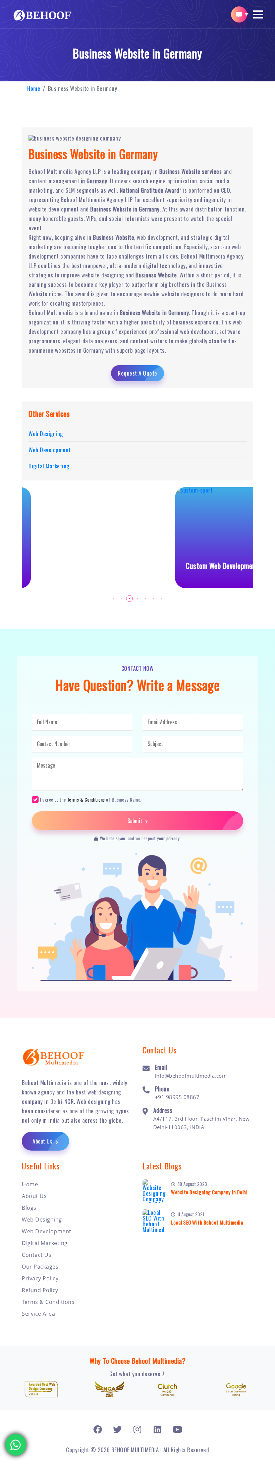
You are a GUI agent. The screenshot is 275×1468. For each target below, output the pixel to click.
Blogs (29, 1207)
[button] (258, 14)
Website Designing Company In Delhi (209, 1192)
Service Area (38, 1313)
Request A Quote (137, 373)
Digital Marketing (45, 1243)
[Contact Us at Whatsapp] (15, 1440)
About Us (43, 1141)
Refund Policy (40, 1290)
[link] (98, 1429)
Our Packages (40, 1266)
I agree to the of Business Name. (91, 799)
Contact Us (36, 1255)
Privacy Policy (40, 1278)
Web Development (46, 1231)
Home (33, 88)
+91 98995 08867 (177, 1097)
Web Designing (42, 1219)
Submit (135, 821)
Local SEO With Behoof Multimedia (207, 1222)
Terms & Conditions (86, 799)
